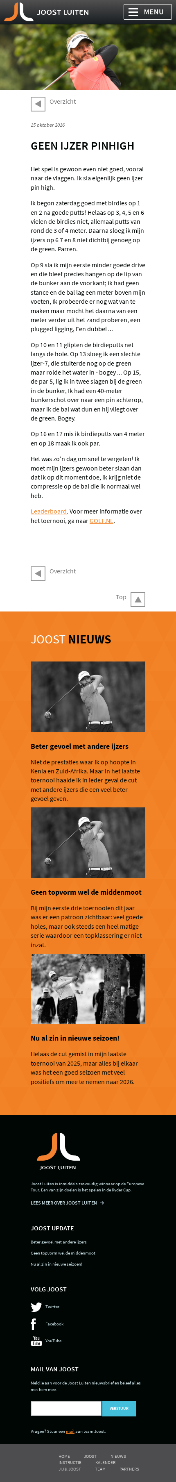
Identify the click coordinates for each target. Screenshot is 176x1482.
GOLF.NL (101, 520)
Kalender (105, 1462)
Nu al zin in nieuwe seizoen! (75, 1038)
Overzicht (63, 101)
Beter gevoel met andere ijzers (80, 746)
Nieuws (118, 1456)
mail (70, 1431)
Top (121, 597)
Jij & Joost (70, 1469)
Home (64, 1456)
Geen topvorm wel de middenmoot (86, 892)
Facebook (54, 1324)
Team (100, 1469)
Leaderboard (49, 511)
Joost (71, 639)
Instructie (70, 1462)
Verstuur (119, 1408)
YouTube (53, 1340)
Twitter (52, 1306)
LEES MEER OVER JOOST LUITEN (64, 1203)
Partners (129, 1469)
